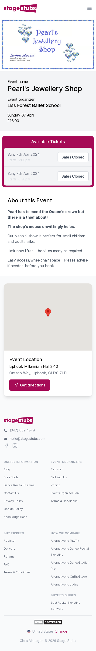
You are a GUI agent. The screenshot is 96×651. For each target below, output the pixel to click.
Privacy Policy (13, 501)
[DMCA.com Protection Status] (48, 622)
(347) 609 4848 (22, 430)
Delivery (9, 548)
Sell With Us (59, 477)
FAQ (6, 564)
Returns (9, 556)
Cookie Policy (13, 509)
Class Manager (31, 641)
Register (57, 469)
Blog (7, 469)
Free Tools (11, 477)
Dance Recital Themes (19, 485)
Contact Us (11, 493)
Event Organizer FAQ (65, 493)
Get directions (32, 385)
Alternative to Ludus (64, 584)
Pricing (55, 485)
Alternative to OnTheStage (69, 576)
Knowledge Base (15, 517)
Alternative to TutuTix (65, 540)
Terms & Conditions (64, 501)
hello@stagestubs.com (27, 439)
